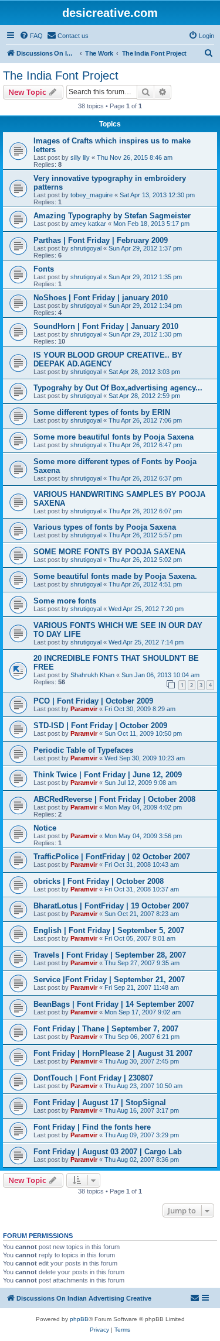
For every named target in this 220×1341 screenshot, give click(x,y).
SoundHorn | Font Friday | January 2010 (105, 326)
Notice (44, 828)
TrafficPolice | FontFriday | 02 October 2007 (111, 856)
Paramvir (83, 708)
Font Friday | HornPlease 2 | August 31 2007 (112, 1053)
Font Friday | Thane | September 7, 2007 (105, 1028)
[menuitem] (31, 36)
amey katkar (88, 223)
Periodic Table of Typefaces (83, 750)
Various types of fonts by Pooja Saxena (104, 527)
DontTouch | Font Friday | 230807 (93, 1078)
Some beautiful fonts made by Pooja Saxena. (115, 576)
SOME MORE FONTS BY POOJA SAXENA (109, 551)
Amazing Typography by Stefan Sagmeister (112, 215)
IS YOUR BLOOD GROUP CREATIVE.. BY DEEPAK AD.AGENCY (107, 359)
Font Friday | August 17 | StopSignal (99, 1102)
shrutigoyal (85, 248)
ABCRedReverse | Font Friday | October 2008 (114, 799)
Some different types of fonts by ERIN (101, 412)
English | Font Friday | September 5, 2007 (108, 930)
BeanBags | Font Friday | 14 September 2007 (113, 1004)
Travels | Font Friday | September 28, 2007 (109, 955)
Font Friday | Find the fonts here (92, 1127)
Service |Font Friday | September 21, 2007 (109, 979)
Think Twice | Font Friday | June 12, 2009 (107, 774)
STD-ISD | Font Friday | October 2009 (100, 725)
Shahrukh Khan (92, 674)
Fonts (43, 269)
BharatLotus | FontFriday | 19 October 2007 (111, 905)
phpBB (79, 1319)
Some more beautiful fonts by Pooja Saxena (113, 437)
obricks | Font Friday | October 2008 (98, 881)
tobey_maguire (91, 194)
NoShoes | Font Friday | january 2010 (100, 297)
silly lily (80, 157)
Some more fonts (64, 600)
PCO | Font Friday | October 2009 (93, 701)
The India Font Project (61, 75)
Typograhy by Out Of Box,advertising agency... (117, 387)
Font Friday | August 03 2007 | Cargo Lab (107, 1151)
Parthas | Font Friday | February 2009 (100, 240)
